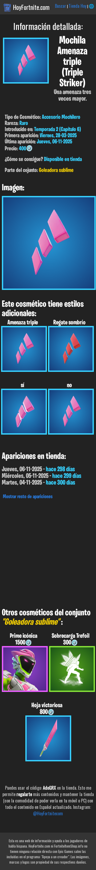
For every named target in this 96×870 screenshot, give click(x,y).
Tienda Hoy (77, 6)
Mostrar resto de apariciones (28, 496)
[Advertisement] (48, 552)
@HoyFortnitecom (48, 813)
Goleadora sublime (56, 170)
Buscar (60, 6)
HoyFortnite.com (31, 7)
